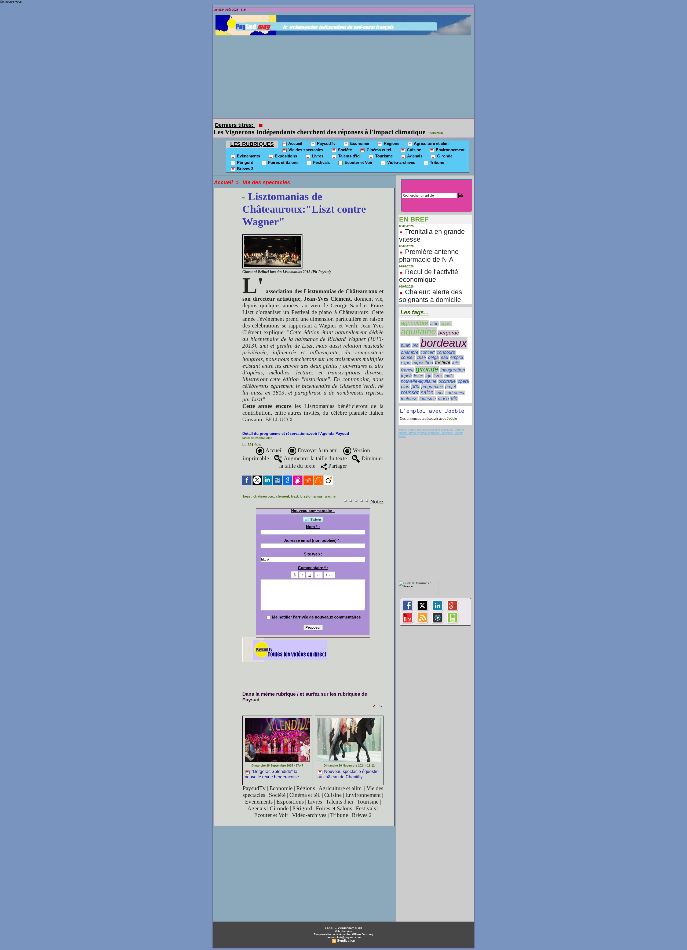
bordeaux (444, 335)
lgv (428, 368)
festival (442, 355)
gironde (427, 361)
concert (427, 345)
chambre (409, 344)
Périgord (244, 155)
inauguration (452, 362)
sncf (439, 385)
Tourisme (383, 148)
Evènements (248, 148)
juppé (406, 368)
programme (432, 379)
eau (444, 350)
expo (405, 355)
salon (427, 385)
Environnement (450, 142)
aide (434, 316)
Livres (317, 148)
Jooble (451, 411)
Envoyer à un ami (317, 443)
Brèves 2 (244, 161)
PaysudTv (325, 136)
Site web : (313, 546)
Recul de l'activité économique (428, 268)
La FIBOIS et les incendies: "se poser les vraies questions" (348, 124)
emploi (456, 350)
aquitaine (418, 324)
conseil (408, 350)
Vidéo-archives (400, 155)
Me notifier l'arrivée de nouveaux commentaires (316, 609)
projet (450, 379)
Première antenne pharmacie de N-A (429, 248)
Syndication (346, 933)
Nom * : (313, 519)
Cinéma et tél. (379, 142)
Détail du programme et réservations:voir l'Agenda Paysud (295, 426)
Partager (337, 458)
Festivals (321, 155)
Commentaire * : (313, 560)
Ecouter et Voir (358, 155)
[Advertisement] (344, 75)
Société (344, 142)
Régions (391, 136)
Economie (359, 136)
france (407, 362)
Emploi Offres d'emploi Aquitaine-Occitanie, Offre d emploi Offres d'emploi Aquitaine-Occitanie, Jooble (431, 424)
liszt (294, 489)
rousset (410, 385)
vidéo (443, 391)
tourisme (427, 391)
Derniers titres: (235, 125)
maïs (449, 368)
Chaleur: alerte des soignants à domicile (430, 288)
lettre (418, 368)
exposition (422, 355)
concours (446, 344)
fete (455, 355)
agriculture (414, 315)
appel (446, 316)
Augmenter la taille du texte (314, 451)
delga (433, 350)
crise (421, 350)
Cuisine (413, 142)
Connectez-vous (11, 1)
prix (415, 379)
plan (405, 379)
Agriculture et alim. (431, 136)
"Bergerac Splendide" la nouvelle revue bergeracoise (272, 766)
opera (463, 373)
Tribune (436, 155)
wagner (331, 489)
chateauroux (263, 489)
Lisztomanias (311, 489)
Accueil (294, 136)
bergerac (448, 325)
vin (454, 391)
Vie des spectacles (305, 142)
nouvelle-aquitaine (418, 373)
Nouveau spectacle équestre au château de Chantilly (348, 766)
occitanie (447, 373)
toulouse (409, 391)
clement (282, 489)
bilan (405, 337)
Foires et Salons (282, 155)
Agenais (414, 148)
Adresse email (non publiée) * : (313, 533)
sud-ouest (454, 385)
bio (415, 337)
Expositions (285, 148)
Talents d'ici (348, 148)
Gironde (444, 148)
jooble (402, 428)
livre (437, 368)
